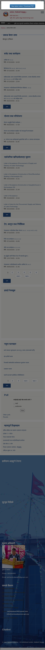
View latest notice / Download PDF (22, 6)
